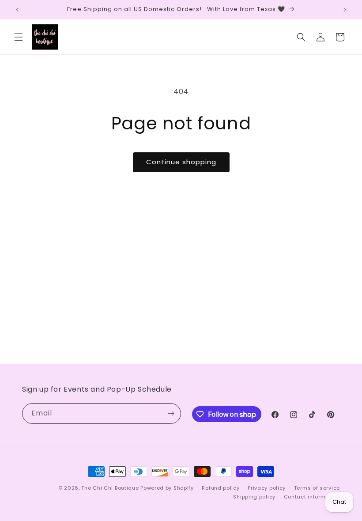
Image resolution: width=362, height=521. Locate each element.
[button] (18, 37)
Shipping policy (254, 496)
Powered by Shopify (167, 487)
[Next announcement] (344, 9)
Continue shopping (181, 161)
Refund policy (220, 487)
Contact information (312, 496)
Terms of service (317, 487)
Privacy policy (267, 487)
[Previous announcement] (17, 9)
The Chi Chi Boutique (110, 487)
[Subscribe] (171, 413)
